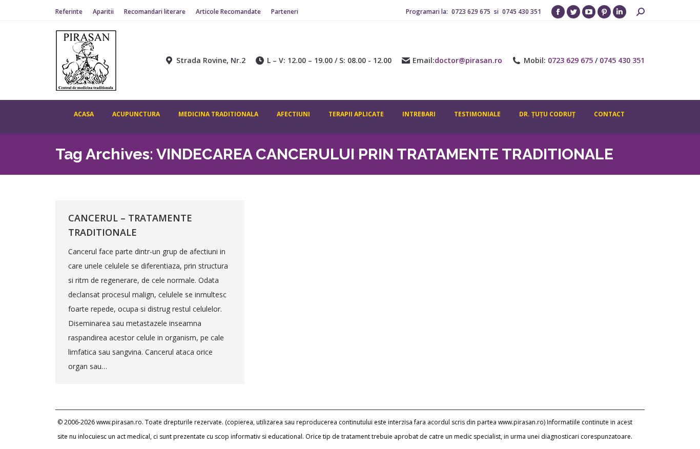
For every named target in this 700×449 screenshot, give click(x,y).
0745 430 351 (521, 11)
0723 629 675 (471, 11)
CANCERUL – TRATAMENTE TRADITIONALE (130, 225)
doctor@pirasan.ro (468, 60)
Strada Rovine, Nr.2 (210, 60)
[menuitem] (69, 11)
